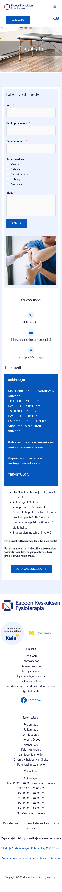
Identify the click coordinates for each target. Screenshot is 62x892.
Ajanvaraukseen (31, 666)
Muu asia (16, 184)
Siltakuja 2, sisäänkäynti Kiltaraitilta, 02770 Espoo (31, 848)
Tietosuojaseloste (31, 681)
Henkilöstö (31, 656)
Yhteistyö (16, 179)
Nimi (10, 105)
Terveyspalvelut (31, 671)
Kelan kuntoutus (31, 749)
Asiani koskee (16, 159)
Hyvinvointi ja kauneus (31, 676)
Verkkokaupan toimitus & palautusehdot (31, 686)
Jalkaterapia (31, 729)
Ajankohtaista (31, 691)
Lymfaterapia (31, 734)
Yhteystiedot (31, 661)
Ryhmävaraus (19, 174)
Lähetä (16, 223)
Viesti (10, 192)
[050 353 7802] (31, 315)
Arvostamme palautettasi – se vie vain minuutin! (31, 858)
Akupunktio (31, 744)
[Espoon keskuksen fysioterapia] (18, 7)
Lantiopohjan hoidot (31, 754)
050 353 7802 (31, 322)
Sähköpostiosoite (18, 123)
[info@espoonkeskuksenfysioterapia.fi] (31, 332)
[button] (18, 20)
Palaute (15, 169)
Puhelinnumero (16, 141)
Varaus (15, 164)
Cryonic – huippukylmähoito (31, 759)
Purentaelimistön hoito (31, 764)
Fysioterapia (31, 724)
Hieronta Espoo (31, 739)
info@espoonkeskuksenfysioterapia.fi (31, 339)
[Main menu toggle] (55, 7)
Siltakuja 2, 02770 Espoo (31, 357)
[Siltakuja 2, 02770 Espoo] (31, 350)
